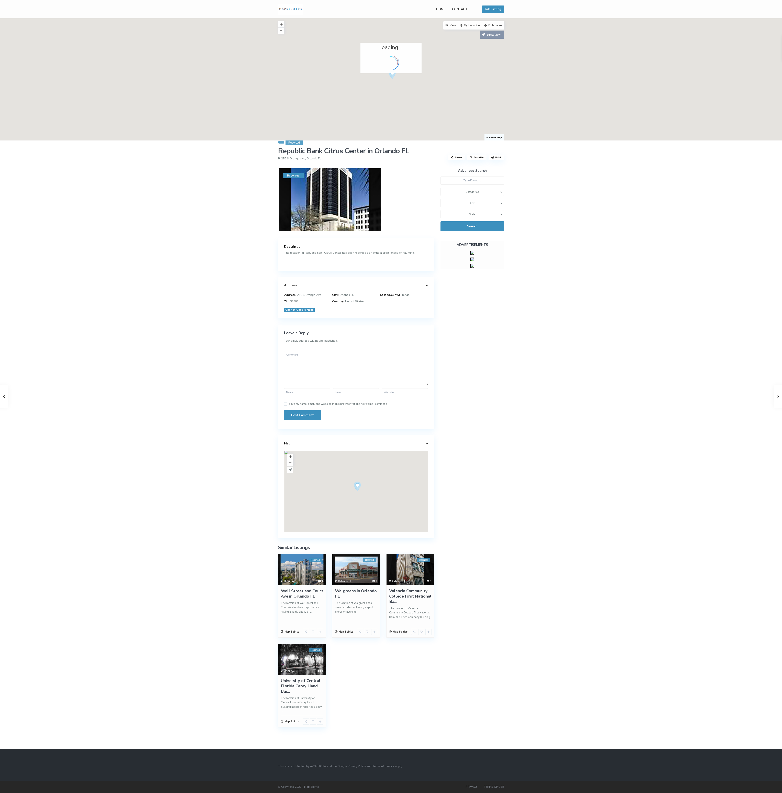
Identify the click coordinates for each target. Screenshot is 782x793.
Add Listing (493, 9)
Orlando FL (314, 158)
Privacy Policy (357, 766)
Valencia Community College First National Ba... (410, 596)
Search (472, 226)
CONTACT (459, 9)
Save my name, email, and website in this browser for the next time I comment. (338, 404)
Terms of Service (383, 766)
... (311, 612)
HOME (440, 9)
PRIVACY (472, 787)
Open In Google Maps (299, 310)
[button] (392, 74)
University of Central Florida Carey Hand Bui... (301, 686)
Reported (294, 143)
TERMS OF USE (494, 787)
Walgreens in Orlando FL (356, 593)
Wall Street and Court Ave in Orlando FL (302, 593)
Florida (405, 295)
